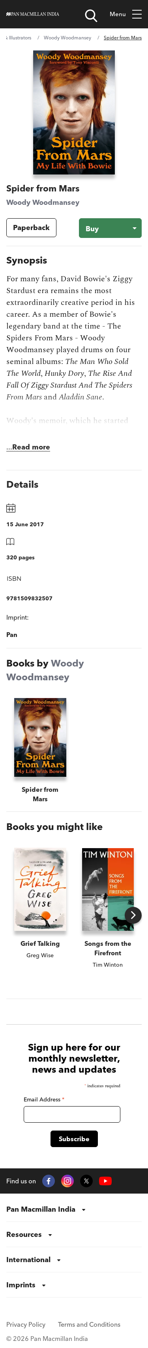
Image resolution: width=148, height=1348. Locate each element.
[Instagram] (67, 1181)
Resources (24, 1234)
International (28, 1259)
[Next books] (133, 915)
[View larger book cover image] (74, 112)
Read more (31, 446)
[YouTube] (105, 1181)
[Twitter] (86, 1181)
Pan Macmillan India (40, 1209)
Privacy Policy (25, 1324)
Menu (118, 14)
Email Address (44, 1099)
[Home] (32, 14)
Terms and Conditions (89, 1324)
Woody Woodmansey (67, 38)
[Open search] (91, 15)
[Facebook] (48, 1181)
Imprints (21, 1284)
